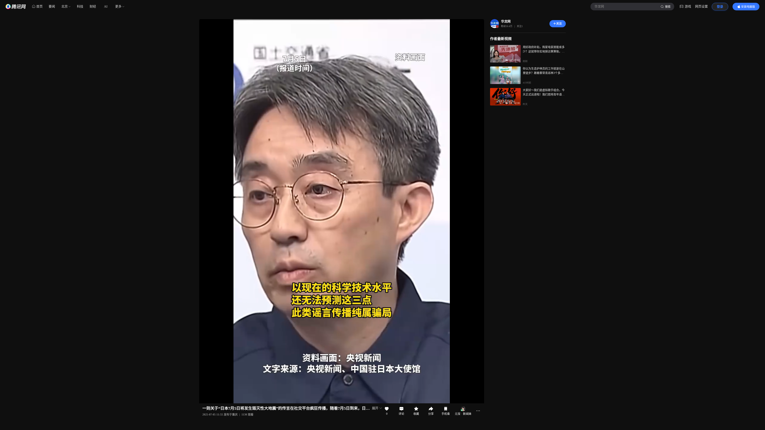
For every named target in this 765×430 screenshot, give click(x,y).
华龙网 (506, 21)
